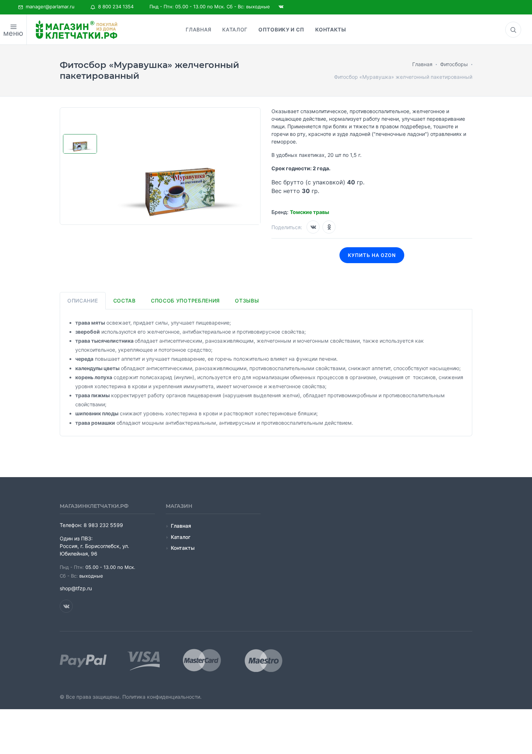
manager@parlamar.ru (49, 6)
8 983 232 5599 (103, 525)
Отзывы (247, 300)
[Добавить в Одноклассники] (328, 227)
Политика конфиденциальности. (162, 697)
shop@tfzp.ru (76, 588)
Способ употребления (185, 300)
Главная (181, 526)
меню (13, 33)
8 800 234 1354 (114, 6)
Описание (82, 300)
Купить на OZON (372, 255)
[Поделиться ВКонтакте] (313, 227)
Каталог (180, 537)
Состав (124, 300)
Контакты (183, 548)
